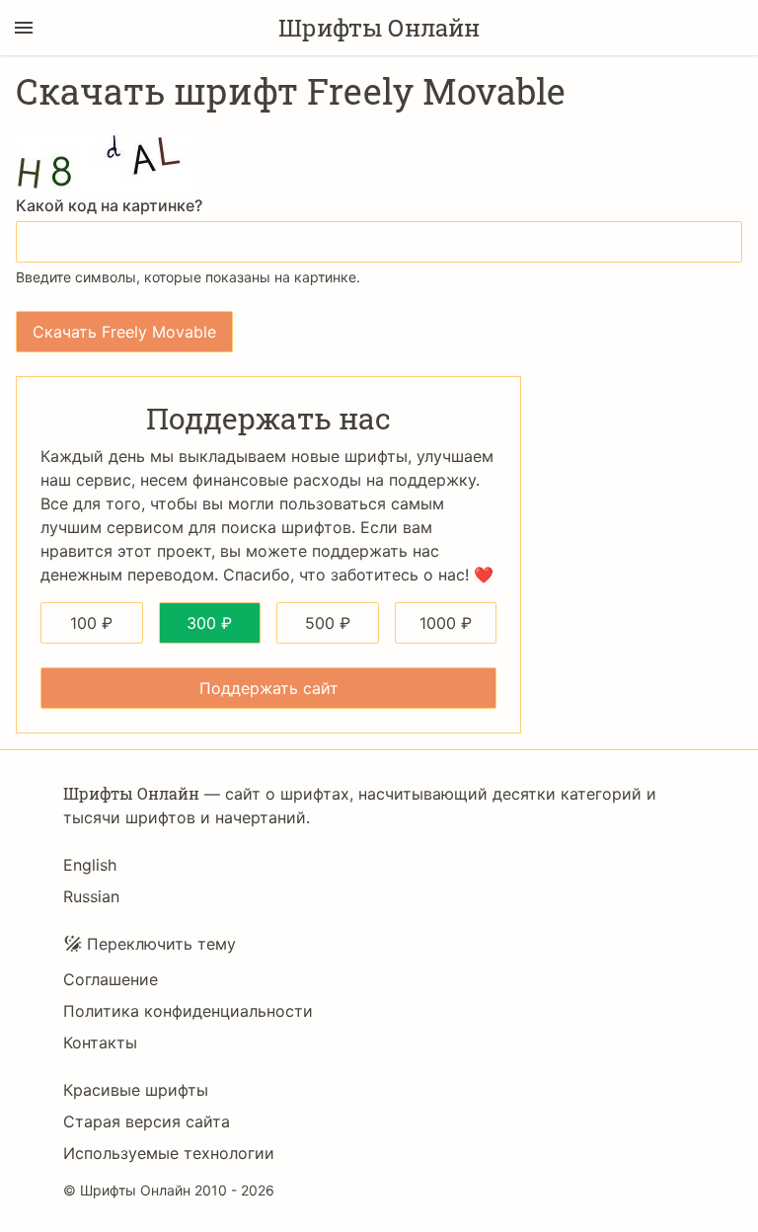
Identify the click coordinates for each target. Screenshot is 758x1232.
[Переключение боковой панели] (23, 27)
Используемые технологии (168, 1153)
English (89, 865)
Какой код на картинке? (109, 205)
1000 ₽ (445, 623)
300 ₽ (209, 623)
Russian (91, 896)
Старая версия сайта (146, 1121)
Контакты (100, 1042)
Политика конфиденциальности (188, 1011)
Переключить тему (161, 944)
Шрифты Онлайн (379, 27)
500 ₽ (327, 623)
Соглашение (110, 979)
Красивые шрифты (135, 1090)
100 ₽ (91, 623)
